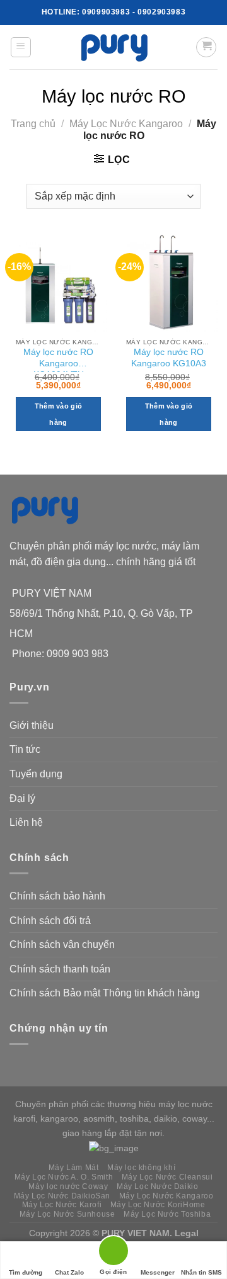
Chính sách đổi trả (50, 920)
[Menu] (21, 47)
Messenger (158, 1272)
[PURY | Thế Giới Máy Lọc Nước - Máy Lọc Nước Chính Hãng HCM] (113, 47)
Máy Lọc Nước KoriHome (158, 1204)
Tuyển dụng (35, 774)
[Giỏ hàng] (206, 47)
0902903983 (161, 12)
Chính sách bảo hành (57, 896)
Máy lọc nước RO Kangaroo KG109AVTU (58, 359)
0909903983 (106, 12)
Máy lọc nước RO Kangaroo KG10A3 (168, 357)
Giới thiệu (31, 725)
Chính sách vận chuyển (62, 944)
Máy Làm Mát (74, 1167)
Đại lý (22, 798)
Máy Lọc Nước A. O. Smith (64, 1177)
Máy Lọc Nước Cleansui (167, 1177)
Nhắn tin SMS (201, 1272)
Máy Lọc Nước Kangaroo (126, 123)
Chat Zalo (69, 1272)
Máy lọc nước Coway (68, 1186)
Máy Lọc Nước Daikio (158, 1186)
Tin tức (24, 749)
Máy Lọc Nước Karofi (62, 1204)
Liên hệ (26, 822)
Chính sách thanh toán (59, 969)
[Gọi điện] (113, 1253)
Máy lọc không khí (141, 1167)
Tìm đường (25, 1272)
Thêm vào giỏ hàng (59, 414)
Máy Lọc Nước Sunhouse (67, 1214)
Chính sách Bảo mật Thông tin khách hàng (104, 993)
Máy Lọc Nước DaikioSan (62, 1196)
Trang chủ (33, 123)
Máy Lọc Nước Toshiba (167, 1214)
